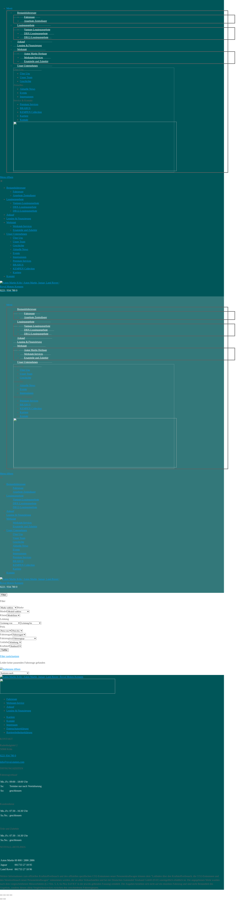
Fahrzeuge (11, 699)
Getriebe (4, 642)
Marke (20, 607)
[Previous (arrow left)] (1, 898)
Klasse (3, 615)
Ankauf (10, 706)
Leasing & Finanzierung (18, 710)
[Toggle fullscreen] (7, 895)
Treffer (4, 650)
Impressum (11, 724)
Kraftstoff (5, 646)
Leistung (4, 619)
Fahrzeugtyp (6, 638)
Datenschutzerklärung (17, 728)
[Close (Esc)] (1, 895)
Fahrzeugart (6, 634)
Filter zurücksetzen (9, 656)
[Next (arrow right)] (4, 898)
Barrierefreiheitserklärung (19, 732)
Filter (3, 595)
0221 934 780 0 (8, 755)
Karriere (10, 717)
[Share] (4, 895)
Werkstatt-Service (15, 703)
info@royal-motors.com (12, 762)
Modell (3, 611)
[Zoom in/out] (11, 895)
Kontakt (10, 721)
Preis (2, 626)
